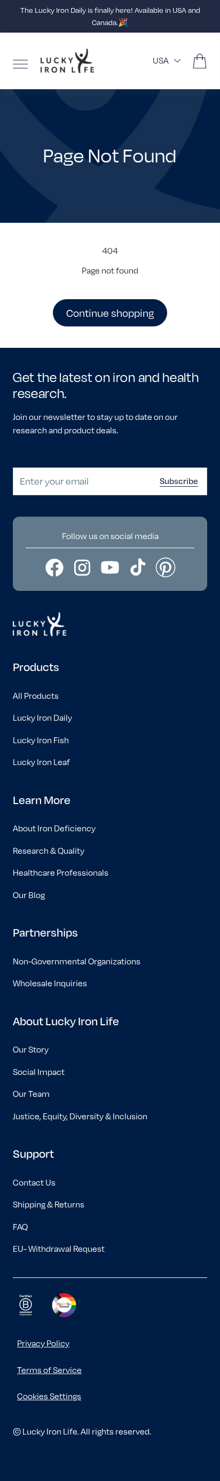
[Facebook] (54, 567)
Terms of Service (49, 1370)
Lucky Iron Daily (42, 718)
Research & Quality (48, 851)
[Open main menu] (20, 64)
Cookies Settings (49, 1396)
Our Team (31, 1094)
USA (161, 61)
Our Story (31, 1050)
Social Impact (39, 1072)
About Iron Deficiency (54, 828)
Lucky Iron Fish (41, 740)
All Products (36, 696)
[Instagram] (82, 567)
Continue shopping (110, 313)
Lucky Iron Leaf (41, 762)
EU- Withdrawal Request (59, 1249)
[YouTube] (110, 567)
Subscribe (179, 481)
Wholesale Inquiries (50, 983)
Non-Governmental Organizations (76, 961)
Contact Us (34, 1183)
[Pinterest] (165, 567)
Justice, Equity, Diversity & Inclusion (80, 1116)
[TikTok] (137, 567)
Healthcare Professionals (60, 873)
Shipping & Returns (48, 1204)
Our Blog (29, 895)
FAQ (20, 1227)
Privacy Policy (43, 1343)
